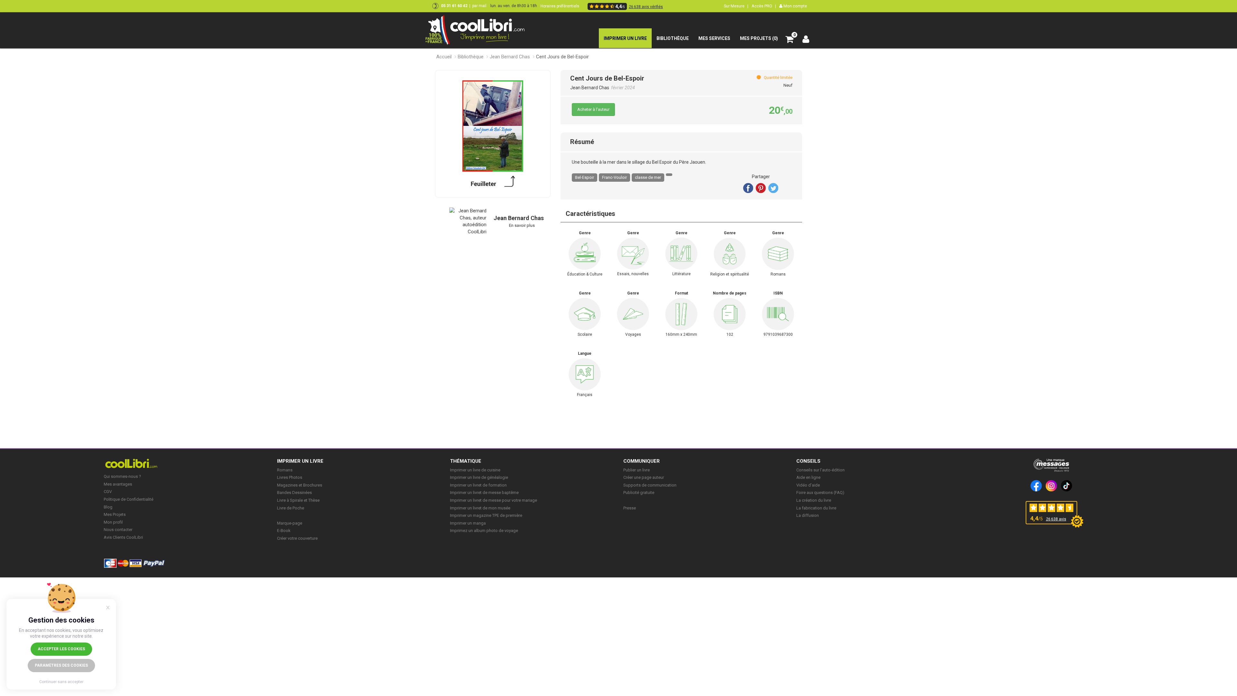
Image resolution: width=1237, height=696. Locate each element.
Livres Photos (289, 477)
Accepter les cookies (61, 649)
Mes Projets (115, 514)
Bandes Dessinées (294, 492)
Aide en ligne (808, 477)
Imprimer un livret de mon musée (480, 508)
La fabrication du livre (816, 508)
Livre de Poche (290, 508)
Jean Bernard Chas (510, 57)
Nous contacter (118, 529)
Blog (108, 507)
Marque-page (289, 523)
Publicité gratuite (638, 492)
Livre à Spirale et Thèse (298, 500)
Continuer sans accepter (61, 682)
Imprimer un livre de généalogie (479, 477)
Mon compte (794, 6)
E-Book (284, 530)
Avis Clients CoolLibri (123, 537)
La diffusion (807, 515)
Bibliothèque (471, 57)
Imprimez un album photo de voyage (484, 530)
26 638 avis (1056, 519)
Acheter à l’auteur (593, 109)
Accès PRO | (764, 6)
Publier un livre (636, 470)
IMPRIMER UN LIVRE (300, 461)
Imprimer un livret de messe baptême (484, 492)
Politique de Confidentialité (128, 499)
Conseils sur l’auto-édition (820, 470)
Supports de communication (649, 485)
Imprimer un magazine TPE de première (486, 515)
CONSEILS (808, 461)
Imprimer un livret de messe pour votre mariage (493, 500)
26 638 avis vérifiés (646, 7)
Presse (629, 508)
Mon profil (113, 522)
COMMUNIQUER (641, 461)
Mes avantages (118, 484)
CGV (108, 491)
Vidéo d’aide (808, 485)
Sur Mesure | (736, 6)
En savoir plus (522, 225)
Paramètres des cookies (61, 665)
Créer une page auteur (643, 477)
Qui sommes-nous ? (122, 476)
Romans (284, 470)
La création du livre (813, 500)
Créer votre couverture (297, 538)
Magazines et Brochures (299, 485)
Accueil (444, 57)
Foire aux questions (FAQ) (820, 492)
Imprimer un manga (468, 523)
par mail (479, 6)
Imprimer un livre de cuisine (475, 470)
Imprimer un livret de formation (478, 485)
